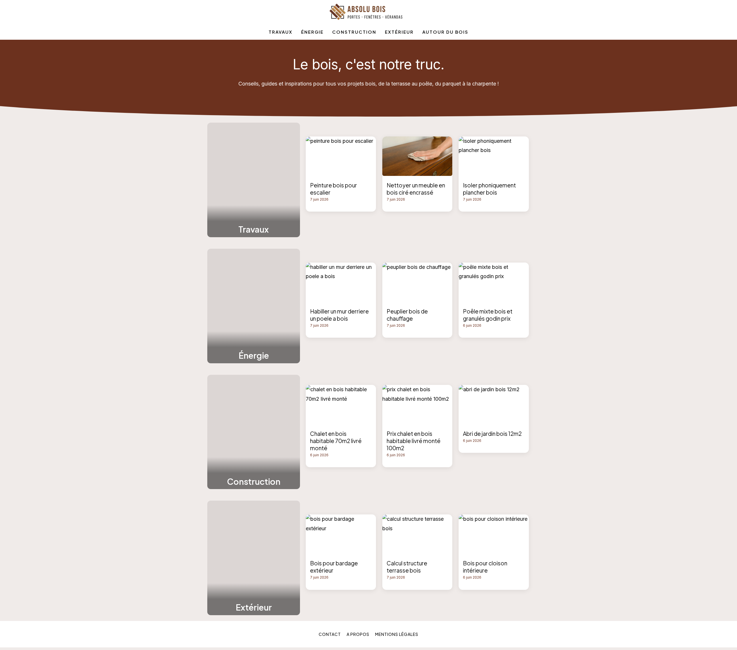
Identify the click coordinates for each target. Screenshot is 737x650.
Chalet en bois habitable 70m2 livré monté (336, 440)
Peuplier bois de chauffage (407, 315)
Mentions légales (396, 634)
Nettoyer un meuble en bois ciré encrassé (416, 189)
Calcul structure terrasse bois (407, 567)
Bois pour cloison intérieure (485, 567)
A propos (358, 634)
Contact (330, 634)
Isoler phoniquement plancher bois (489, 189)
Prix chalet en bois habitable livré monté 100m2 (413, 440)
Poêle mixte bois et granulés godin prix (487, 315)
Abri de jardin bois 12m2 (492, 433)
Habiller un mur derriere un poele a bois (339, 315)
